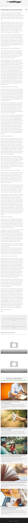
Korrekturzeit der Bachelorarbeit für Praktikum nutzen (14, 319)
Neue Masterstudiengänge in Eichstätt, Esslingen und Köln (14, 327)
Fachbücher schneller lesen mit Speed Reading (13, 482)
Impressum (11, 521)
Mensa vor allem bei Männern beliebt (14, 371)
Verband (3, 248)
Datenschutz (16, 521)
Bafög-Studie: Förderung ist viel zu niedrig (14, 352)
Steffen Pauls (4, 267)
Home (2, 6)
